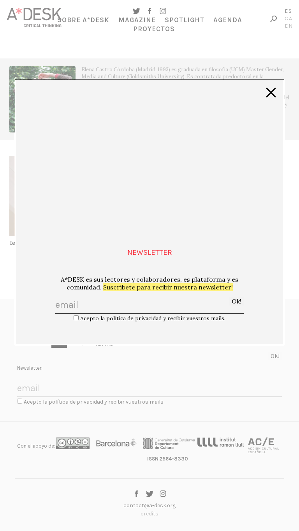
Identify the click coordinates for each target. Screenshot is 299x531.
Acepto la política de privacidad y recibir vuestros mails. (152, 318)
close (271, 93)
